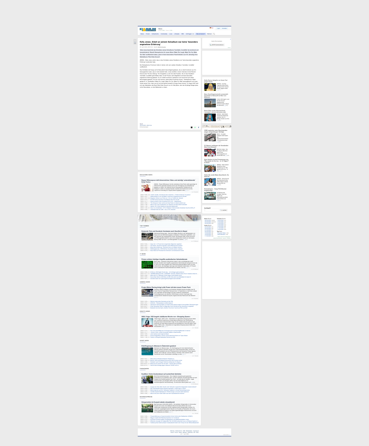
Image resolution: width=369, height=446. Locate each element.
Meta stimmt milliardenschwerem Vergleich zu (162, 358)
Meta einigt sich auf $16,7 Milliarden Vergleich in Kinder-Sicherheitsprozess (170, 390)
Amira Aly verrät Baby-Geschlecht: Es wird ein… (216, 175)
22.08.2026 (208, 228)
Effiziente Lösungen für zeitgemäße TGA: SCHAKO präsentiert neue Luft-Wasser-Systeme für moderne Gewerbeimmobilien (182, 421)
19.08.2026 (208, 233)
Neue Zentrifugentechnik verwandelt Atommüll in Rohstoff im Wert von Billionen (216, 95)
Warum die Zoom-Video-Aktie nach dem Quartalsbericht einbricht (167, 393)
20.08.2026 (208, 231)
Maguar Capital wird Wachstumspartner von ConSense (164, 418)
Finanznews (144, 368)
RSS (197, 432)
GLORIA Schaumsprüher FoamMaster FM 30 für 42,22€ (164, 199)
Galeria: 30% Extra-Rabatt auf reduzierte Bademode (164, 206)
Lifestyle (176, 34)
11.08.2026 (221, 227)
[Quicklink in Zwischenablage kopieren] (135, 40)
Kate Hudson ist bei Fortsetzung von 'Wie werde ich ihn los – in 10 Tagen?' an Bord (216, 160)
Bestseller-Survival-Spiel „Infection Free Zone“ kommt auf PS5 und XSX (168, 308)
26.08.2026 (208, 220)
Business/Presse (146, 396)
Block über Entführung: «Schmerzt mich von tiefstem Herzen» (166, 247)
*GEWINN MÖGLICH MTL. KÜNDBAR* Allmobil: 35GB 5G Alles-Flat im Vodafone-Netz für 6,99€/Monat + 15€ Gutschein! (181, 273)
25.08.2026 (208, 222)
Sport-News (144, 340)
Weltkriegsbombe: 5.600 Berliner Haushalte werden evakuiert (166, 249)
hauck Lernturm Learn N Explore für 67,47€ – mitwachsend (165, 201)
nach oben (226, 434)
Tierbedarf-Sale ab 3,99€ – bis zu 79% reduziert (162, 209)
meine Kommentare (217, 238)
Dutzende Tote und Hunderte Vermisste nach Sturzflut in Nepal (164, 231)
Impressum (196, 431)
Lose (170, 34)
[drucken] (135, 43)
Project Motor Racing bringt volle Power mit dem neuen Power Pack (166, 287)
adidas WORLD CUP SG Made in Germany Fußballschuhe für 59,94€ (168, 196)
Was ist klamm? (200, 34)
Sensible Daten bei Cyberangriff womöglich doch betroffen (165, 278)
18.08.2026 (208, 234)
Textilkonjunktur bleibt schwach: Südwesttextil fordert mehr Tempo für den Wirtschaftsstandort (174, 422)
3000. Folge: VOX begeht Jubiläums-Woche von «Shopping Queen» (165, 316)
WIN (182, 34)
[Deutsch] (211, 28)
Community (164, 34)
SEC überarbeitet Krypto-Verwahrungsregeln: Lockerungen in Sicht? (168, 388)
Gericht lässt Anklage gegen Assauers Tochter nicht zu (164, 365)
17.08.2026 (208, 236)
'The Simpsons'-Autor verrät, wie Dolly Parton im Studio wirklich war (167, 203)
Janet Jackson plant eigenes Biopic (159, 334)
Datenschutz (178, 431)
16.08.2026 (221, 220)
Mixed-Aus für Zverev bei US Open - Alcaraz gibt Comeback (166, 363)
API (194, 432)
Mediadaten (189, 431)
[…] (186, 190)
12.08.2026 (221, 226)
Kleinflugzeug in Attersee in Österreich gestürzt (158, 346)
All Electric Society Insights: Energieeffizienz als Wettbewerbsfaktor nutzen (169, 419)
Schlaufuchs (155, 34)
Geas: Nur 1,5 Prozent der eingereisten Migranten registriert (166, 244)
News (142, 34)
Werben (209, 34)
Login (218, 28)
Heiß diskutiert (221, 234)
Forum (148, 34)
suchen (224, 210)
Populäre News (222, 233)
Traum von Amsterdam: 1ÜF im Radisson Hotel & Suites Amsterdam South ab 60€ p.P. (172, 208)
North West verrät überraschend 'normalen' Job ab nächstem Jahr (215, 111)
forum (229, 47)
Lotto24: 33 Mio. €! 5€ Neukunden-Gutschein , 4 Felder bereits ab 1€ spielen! (170, 195)
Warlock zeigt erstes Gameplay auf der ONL (161, 301)
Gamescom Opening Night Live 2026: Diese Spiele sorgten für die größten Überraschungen (174, 304)
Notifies (229, 238)
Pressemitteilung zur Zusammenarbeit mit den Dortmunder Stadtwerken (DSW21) (171, 416)
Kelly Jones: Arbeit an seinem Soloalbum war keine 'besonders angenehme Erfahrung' (169, 43)
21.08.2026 (208, 230)
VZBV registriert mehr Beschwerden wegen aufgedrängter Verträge (215, 131)
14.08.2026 (221, 223)
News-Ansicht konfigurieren (224, 236)
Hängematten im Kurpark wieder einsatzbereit (158, 402)
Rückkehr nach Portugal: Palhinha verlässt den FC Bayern (165, 362)
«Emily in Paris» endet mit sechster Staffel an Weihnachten (165, 332)
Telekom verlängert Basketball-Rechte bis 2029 (162, 337)
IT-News (143, 254)
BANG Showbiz (162, 47)
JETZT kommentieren (218, 45)
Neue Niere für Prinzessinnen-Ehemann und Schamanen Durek (167, 250)
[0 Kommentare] (144, 127)
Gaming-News (145, 282)
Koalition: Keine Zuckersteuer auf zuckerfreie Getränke (161, 374)
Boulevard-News (146, 175)
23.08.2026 (208, 227)
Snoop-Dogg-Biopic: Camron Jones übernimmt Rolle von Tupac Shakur (169, 335)
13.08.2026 (221, 224)
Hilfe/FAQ (190, 432)
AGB (184, 431)
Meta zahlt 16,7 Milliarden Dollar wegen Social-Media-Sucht (166, 275)
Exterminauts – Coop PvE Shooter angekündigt (215, 189)
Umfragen (190, 34)
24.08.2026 (208, 223)
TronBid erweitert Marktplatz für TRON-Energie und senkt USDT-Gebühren (169, 391)
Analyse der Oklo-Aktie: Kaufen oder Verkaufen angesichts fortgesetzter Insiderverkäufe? (173, 387)
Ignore (224, 238)
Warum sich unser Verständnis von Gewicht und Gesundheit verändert (168, 204)
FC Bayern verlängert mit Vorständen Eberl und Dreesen (216, 146)
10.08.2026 (221, 229)
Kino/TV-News (145, 311)
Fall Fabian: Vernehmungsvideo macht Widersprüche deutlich (166, 245)
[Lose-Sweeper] (214, 34)
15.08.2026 (221, 222)
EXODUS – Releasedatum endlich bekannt (161, 303)
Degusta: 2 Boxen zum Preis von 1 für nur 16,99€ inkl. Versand (166, 198)
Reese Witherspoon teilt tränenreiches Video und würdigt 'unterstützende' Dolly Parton (168, 181)
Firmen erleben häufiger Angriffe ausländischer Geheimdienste (164, 259)
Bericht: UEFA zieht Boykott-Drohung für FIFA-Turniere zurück (166, 360)
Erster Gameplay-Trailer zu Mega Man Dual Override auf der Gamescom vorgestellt (172, 306)
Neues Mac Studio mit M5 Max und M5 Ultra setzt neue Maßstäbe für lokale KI (170, 277)
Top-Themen (144, 226)
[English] (212, 28)
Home (172, 432)
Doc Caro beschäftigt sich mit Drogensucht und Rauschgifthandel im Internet (170, 330)
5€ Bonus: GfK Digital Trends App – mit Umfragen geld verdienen (167, 272)
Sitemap (172, 431)
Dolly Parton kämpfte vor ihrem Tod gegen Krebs (215, 81)
